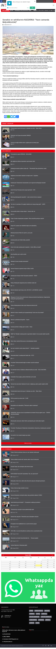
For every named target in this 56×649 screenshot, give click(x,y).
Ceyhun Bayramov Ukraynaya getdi (19, 545)
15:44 (13, 387)
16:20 (13, 351)
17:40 (13, 257)
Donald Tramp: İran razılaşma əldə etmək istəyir (22, 466)
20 (34, 565)
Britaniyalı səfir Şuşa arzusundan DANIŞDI (21, 135)
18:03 (13, 242)
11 (19, 563)
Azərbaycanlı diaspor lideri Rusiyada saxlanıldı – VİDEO (24, 275)
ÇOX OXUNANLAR (6, 449)
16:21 (13, 344)
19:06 (13, 235)
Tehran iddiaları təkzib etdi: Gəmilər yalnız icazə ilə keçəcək (25, 459)
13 (34, 563)
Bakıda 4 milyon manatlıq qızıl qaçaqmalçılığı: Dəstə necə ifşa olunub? (27, 312)
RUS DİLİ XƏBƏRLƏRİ (34, 616)
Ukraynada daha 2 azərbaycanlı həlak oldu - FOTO (22, 355)
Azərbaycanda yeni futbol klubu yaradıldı (20, 240)
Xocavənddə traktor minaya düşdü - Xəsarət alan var (23, 211)
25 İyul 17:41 (14, 512)
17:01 (13, 301)
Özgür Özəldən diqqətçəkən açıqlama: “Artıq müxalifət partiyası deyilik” (27, 218)
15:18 (13, 417)
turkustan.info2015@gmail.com (11, 639)
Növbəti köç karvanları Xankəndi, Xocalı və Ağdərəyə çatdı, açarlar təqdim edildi (29, 384)
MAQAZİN (47, 610)
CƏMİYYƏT (44, 613)
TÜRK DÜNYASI (33, 619)
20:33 (13, 214)
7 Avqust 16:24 (15, 533)
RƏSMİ (37, 622)
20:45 (13, 207)
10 (9, 563)
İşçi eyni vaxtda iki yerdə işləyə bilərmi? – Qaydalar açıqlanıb (25, 348)
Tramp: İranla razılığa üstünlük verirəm (19, 488)
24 (9, 567)
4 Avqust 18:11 (15, 519)
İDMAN (31, 610)
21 (41, 565)
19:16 (13, 228)
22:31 (13, 157)
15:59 (13, 365)
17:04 (13, 292)
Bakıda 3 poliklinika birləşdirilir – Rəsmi (20, 319)
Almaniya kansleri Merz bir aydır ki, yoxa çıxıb (21, 232)
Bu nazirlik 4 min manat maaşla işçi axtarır (20, 435)
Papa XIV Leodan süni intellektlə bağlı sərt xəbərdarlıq (23, 225)
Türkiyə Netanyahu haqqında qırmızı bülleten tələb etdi (23, 282)
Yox (28, 7)
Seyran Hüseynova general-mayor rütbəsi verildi (22, 268)
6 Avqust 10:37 (15, 526)
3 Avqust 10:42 (15, 462)
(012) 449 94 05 (6, 634)
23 (53, 565)
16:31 (13, 329)
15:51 (13, 379)
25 (19, 567)
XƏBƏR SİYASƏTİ (39, 610)
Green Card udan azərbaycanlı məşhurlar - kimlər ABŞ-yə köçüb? (26, 247)
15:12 (13, 423)
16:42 (13, 322)
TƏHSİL (38, 613)
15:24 (13, 408)
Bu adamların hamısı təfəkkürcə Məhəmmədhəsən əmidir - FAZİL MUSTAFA (28, 369)
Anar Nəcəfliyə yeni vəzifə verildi (18, 254)
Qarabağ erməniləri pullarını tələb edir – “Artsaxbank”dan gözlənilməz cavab (28, 168)
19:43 (13, 221)
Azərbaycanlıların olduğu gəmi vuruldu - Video (21, 326)
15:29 (13, 401)
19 (25, 565)
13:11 (13, 137)
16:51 (13, 315)
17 (9, 565)
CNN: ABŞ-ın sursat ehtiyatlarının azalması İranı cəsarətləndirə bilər (26, 531)
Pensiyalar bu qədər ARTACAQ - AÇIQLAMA (21, 154)
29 (47, 567)
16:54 (13, 308)
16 (53, 563)
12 (25, 563)
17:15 (13, 285)
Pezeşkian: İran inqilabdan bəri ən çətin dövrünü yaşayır (24, 523)
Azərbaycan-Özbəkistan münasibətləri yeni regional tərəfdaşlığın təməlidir (28, 182)
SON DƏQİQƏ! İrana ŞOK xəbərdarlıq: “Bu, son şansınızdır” (24, 473)
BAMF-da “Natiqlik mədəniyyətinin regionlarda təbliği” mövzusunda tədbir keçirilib (30, 334)
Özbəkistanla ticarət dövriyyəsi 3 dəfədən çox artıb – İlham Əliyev (26, 128)
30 (53, 567)
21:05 (13, 192)
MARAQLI (48, 619)
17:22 (13, 278)
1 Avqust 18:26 (15, 498)
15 (47, 563)
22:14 (13, 164)
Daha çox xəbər (28, 443)
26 (25, 567)
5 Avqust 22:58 (15, 483)
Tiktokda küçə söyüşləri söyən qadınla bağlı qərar (22, 509)
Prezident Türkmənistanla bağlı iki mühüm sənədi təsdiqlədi (25, 362)
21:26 (13, 178)
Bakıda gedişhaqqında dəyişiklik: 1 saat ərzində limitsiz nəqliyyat (26, 197)
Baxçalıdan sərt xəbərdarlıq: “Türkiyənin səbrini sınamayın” (24, 405)
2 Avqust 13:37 (15, 541)
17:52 (13, 250)
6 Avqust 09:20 (15, 548)
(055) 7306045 (6, 636)
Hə (32, 7)
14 (41, 563)
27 (34, 567)
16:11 (13, 358)
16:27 (13, 337)
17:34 (13, 264)
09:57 (13, 144)
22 (47, 565)
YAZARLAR (41, 619)
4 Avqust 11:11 (15, 476)
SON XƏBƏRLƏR (6, 151)
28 (41, 567)
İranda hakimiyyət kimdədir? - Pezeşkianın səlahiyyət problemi (25, 502)
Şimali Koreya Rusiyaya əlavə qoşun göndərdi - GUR (23, 190)
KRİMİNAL (32, 613)
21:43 (13, 171)
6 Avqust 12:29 (15, 505)
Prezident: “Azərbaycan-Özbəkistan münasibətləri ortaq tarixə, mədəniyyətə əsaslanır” (31, 428)
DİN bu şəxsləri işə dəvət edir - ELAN (19, 398)
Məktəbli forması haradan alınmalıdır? (19, 261)
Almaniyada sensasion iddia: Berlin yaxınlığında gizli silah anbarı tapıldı (27, 421)
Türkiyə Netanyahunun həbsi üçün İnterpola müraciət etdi (24, 305)
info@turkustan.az (8, 641)
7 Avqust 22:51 (15, 469)
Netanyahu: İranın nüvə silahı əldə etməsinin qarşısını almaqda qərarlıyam (28, 481)
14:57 (13, 438)
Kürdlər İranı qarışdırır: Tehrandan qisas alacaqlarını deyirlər (24, 516)
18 (19, 565)
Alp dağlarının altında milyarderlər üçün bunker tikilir (23, 161)
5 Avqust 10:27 (15, 455)
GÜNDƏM (32, 622)
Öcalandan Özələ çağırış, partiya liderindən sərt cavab (23, 376)
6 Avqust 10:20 (15, 491)
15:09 (13, 431)
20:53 (13, 200)
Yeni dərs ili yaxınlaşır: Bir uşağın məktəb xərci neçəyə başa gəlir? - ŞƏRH (28, 204)
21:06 (13, 185)
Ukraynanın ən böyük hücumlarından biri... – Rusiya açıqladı (24, 538)
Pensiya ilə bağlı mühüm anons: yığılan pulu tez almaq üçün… (25, 142)
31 (9, 569)
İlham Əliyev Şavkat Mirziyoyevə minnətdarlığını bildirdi (24, 341)
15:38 (13, 129)
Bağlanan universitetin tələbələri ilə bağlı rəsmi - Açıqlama (35, 10)
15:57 (13, 372)
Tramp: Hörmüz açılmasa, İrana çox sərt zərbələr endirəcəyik (25, 452)
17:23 (13, 271)
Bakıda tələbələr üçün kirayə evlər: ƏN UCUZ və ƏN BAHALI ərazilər (26, 290)
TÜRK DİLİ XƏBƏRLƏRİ (46, 616)
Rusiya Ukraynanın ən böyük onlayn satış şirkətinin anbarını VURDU (26, 495)
